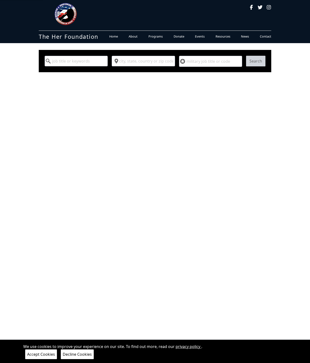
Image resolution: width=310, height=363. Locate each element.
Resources (223, 36)
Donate (179, 36)
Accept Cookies (41, 354)
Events (200, 36)
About (133, 36)
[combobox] (76, 61)
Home (113, 36)
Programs (155, 36)
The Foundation (68, 36)
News (245, 36)
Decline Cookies (77, 354)
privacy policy (188, 346)
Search (255, 61)
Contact (265, 36)
